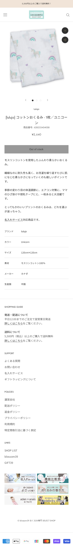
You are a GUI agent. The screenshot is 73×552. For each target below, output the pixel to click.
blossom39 (11, 456)
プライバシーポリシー (17, 418)
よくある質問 (12, 361)
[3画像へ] (40, 100)
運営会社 (9, 399)
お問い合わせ (12, 367)
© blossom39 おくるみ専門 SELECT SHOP (36, 520)
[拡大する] (65, 30)
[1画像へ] (33, 100)
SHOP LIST (10, 450)
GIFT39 (8, 462)
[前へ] (25, 100)
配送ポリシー (12, 405)
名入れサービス (13, 219)
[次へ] (47, 100)
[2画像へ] (36, 100)
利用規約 (9, 424)
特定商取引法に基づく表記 (20, 430)
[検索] (68, 14)
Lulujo (36, 109)
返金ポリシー (12, 412)
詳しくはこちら (13, 323)
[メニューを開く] (5, 14)
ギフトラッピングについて (20, 379)
